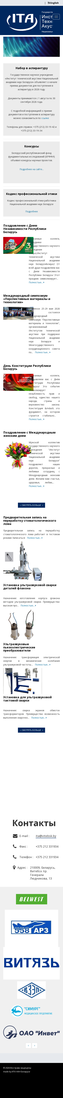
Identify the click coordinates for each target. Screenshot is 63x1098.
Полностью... (36, 282)
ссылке (45, 118)
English (54, 2)
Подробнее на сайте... (32, 169)
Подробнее (31, 211)
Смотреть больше (31, 505)
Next (57, 49)
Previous (5, 49)
